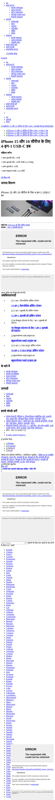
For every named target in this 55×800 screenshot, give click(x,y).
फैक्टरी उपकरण (17, 17)
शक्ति (13, 31)
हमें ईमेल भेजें (5, 177)
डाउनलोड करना (12, 49)
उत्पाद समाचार (16, 40)
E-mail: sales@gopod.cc (16, 435)
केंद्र (13, 24)
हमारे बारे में (10, 5)
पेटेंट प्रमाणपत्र (17, 12)
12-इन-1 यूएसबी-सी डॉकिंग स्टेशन (26, 315)
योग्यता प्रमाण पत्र (18, 15)
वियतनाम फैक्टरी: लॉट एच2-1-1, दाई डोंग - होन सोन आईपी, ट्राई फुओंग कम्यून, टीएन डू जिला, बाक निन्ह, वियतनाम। (29, 427)
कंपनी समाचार (16, 38)
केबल (13, 33)
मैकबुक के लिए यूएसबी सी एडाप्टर (27, 459)
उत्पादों (8, 19)
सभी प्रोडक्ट (30, 462)
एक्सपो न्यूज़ (15, 42)
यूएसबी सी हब (22, 457)
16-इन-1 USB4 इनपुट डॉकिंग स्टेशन (27, 350)
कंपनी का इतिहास (12, 374)
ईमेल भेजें (4, 466)
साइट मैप (12, 457)
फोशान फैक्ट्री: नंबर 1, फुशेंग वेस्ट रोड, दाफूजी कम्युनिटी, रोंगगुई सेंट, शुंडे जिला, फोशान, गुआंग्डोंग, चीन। (29, 422)
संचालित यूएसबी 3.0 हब (16, 462)
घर (7, 3)
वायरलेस (14, 28)
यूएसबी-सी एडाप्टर (7, 459)
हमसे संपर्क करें (11, 45)
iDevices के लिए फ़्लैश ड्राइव (19, 225)
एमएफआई (14, 22)
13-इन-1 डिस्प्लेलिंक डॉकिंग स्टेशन (26, 305)
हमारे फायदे (10, 47)
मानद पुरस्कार (16, 10)
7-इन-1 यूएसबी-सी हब (15, 227)
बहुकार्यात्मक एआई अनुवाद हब (23, 340)
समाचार (9, 35)
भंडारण (13, 26)
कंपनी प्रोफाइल (17, 8)
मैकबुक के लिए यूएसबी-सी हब (38, 457)
